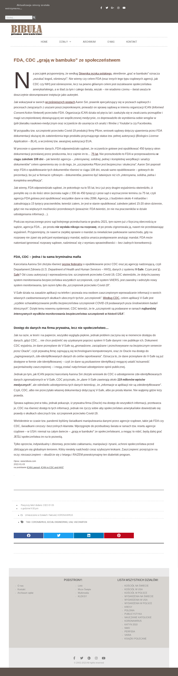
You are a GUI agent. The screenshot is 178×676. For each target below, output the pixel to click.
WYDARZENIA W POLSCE (138, 603)
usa (71, 522)
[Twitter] (106, 7)
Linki (80, 585)
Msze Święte (84, 589)
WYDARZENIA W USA (136, 600)
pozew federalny (72, 264)
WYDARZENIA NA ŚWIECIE (138, 596)
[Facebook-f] (101, 7)
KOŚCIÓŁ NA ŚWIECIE (136, 585)
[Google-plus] (89, 658)
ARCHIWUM (89, 41)
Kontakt (131, 41)
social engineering (57, 522)
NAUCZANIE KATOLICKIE (138, 617)
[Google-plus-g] (112, 7)
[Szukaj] (34, 17)
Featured (52, 515)
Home (44, 41)
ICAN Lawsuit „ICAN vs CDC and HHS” (45, 467)
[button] (28, 535)
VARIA (127, 635)
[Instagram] (118, 7)
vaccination (80, 522)
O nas (111, 41)
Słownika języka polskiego (95, 73)
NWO (127, 628)
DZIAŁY (63, 41)
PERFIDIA (129, 631)
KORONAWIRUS (65, 515)
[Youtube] (124, 7)
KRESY (128, 607)
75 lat (94, 154)
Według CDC (111, 297)
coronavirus (38, 522)
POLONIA (129, 610)
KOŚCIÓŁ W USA (133, 589)
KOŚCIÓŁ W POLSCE (135, 593)
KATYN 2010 (130, 624)
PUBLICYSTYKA (133, 614)
